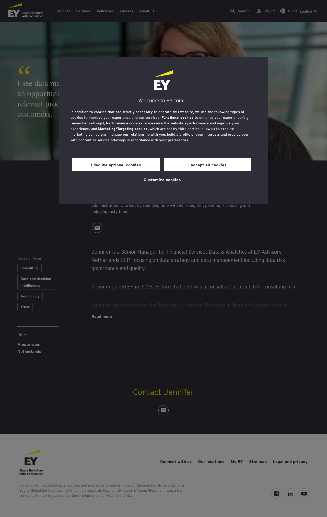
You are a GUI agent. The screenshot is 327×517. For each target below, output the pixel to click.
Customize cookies (162, 179)
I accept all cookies (207, 164)
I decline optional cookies (116, 164)
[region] (163, 130)
